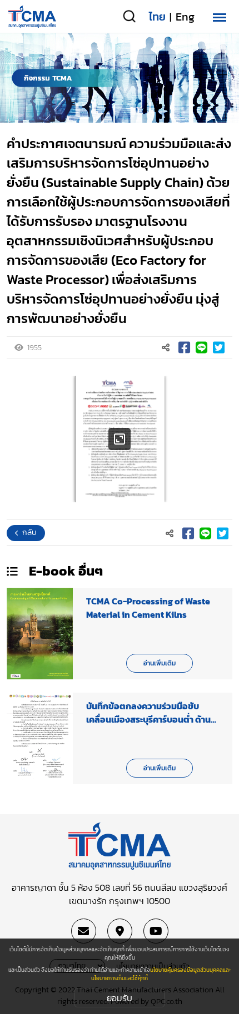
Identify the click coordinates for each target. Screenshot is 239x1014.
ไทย (157, 16)
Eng (185, 16)
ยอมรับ (119, 998)
